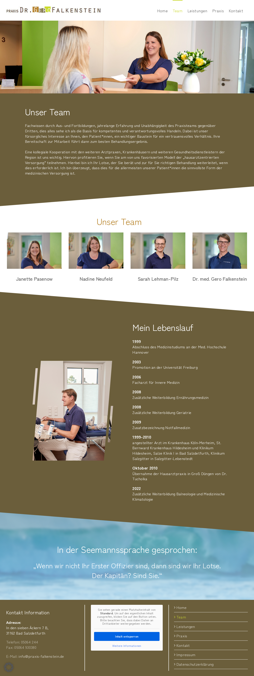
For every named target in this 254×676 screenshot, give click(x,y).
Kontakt (183, 645)
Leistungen (185, 626)
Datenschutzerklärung (195, 664)
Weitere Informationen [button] (126, 646)
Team (181, 616)
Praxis (181, 635)
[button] (8, 667)
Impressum (185, 654)
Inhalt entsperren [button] (126, 636)
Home (181, 607)
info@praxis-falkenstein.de (41, 656)
